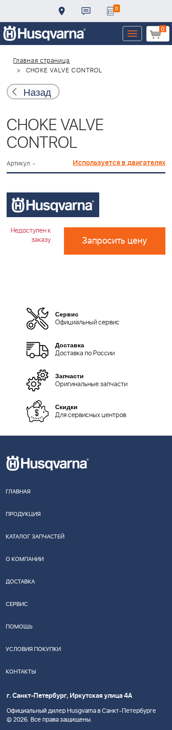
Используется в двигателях (119, 163)
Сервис (17, 604)
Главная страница (41, 60)
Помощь (19, 627)
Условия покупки (33, 649)
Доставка (61, 11)
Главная (18, 492)
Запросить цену (114, 241)
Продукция (23, 514)
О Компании (25, 559)
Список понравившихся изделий (110, 11)
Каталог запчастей (35, 537)
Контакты (86, 11)
